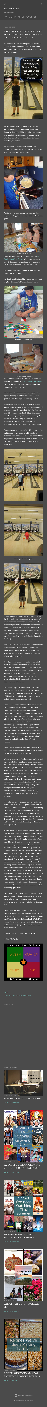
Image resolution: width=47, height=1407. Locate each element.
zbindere (30, 1400)
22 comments (14, 1103)
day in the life (17, 995)
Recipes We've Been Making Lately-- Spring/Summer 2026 (22, 1375)
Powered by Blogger (25, 1395)
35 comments (14, 1311)
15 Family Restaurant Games (22, 1098)
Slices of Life (11, 8)
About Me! (31, 17)
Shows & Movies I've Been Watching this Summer (19, 1236)
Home (7, 17)
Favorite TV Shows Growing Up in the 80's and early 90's (22, 1166)
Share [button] (6, 992)
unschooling (27, 995)
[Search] (41, 3)
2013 (10, 995)
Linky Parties (17, 17)
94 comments (14, 1172)
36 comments (14, 1380)
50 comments (14, 1241)
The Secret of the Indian (32, 381)
